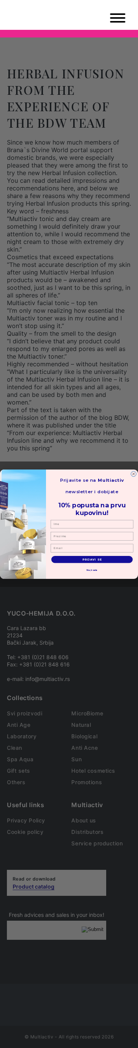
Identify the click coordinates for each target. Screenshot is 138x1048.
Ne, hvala (92, 570)
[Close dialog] (133, 473)
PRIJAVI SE (92, 559)
